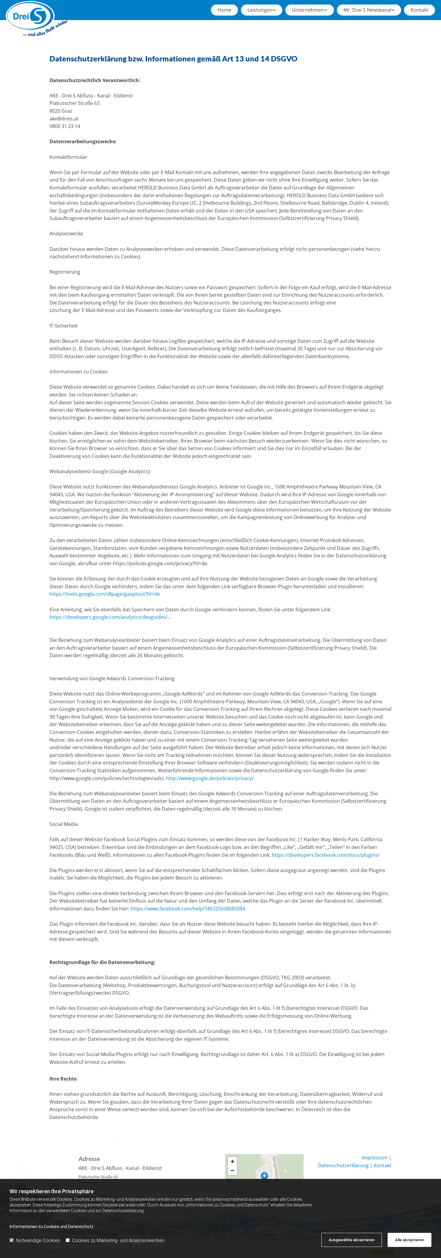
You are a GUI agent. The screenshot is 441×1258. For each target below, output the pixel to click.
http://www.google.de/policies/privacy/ (210, 778)
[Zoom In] (232, 1161)
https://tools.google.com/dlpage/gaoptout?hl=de (105, 594)
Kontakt (419, 10)
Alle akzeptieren (409, 1240)
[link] (261, 10)
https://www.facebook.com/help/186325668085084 (187, 908)
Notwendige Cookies (38, 1240)
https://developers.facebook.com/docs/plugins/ (325, 855)
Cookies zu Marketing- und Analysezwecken (118, 1240)
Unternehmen (308, 10)
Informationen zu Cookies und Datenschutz (52, 1226)
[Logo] (36, 18)
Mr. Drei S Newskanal (367, 10)
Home (224, 10)
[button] (264, 1178)
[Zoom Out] (232, 1170)
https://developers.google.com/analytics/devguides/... (110, 617)
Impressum (375, 1157)
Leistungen (260, 10)
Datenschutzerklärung (343, 1165)
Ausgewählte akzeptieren (351, 1240)
